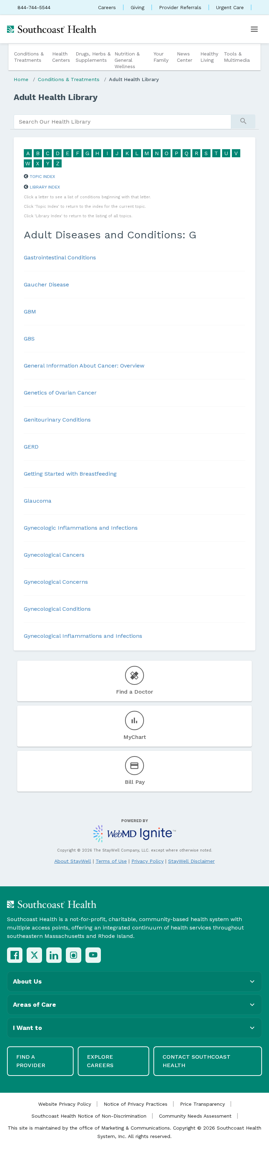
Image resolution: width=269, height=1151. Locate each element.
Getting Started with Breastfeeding (70, 473)
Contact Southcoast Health (196, 1061)
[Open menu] (254, 29)
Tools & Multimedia (237, 57)
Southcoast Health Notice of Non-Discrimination (89, 1116)
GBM (30, 311)
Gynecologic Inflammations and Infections (81, 527)
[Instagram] (73, 955)
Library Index (45, 187)
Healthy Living (209, 57)
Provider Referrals (180, 7)
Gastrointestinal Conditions (60, 257)
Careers (107, 7)
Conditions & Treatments (29, 57)
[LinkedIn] (54, 955)
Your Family (160, 57)
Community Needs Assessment (195, 1116)
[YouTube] (93, 955)
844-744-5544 (34, 7)
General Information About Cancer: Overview (84, 365)
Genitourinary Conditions (57, 419)
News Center (184, 57)
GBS (29, 338)
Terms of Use (111, 861)
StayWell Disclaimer (191, 861)
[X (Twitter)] (34, 955)
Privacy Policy (147, 861)
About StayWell (72, 861)
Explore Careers (100, 1061)
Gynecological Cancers (54, 554)
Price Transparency (202, 1104)
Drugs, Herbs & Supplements (93, 57)
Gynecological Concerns (56, 581)
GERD (31, 446)
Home (21, 79)
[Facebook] (14, 955)
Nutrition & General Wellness (127, 60)
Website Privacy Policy (64, 1104)
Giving (137, 7)
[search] (122, 121)
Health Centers (61, 57)
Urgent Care (230, 7)
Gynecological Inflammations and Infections (83, 636)
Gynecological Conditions (57, 609)
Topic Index (42, 176)
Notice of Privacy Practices (135, 1104)
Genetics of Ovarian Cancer (60, 392)
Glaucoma (37, 500)
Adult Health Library (134, 79)
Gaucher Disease (46, 284)
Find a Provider (30, 1061)
